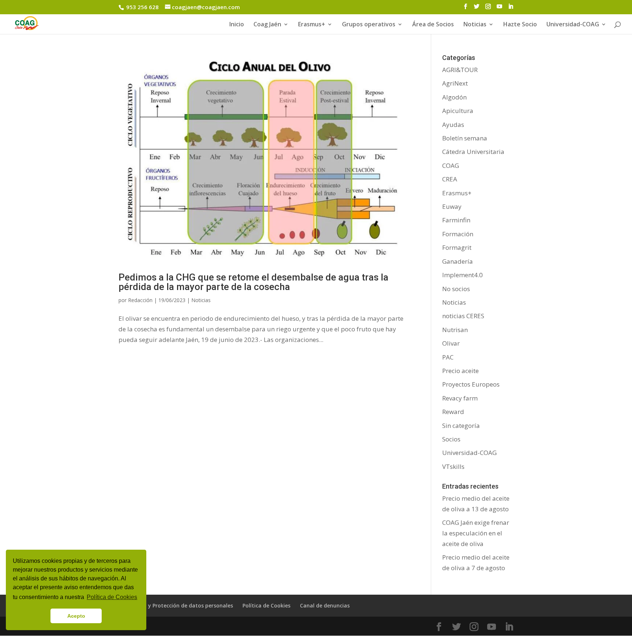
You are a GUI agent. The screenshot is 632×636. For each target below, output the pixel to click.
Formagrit (456, 247)
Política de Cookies (266, 605)
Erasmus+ (311, 25)
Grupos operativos (368, 25)
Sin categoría (461, 425)
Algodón (454, 97)
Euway (452, 206)
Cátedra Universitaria (473, 151)
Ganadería (457, 261)
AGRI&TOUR (460, 69)
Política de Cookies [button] (112, 597)
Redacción (140, 300)
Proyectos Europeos (471, 384)
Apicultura (457, 110)
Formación (457, 234)
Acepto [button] (76, 616)
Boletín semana (464, 138)
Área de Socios (433, 25)
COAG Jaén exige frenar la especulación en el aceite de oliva (475, 533)
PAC (448, 357)
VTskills (453, 466)
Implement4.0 (462, 275)
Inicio (236, 25)
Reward (453, 411)
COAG (450, 165)
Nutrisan (455, 329)
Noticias (201, 300)
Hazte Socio (520, 25)
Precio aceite (460, 370)
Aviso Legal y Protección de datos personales (175, 605)
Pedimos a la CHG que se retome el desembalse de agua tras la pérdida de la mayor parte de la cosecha (253, 282)
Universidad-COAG (572, 25)
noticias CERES (463, 316)
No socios (456, 289)
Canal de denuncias (325, 605)
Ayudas (453, 124)
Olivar (451, 343)
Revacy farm (460, 398)
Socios (451, 439)
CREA (449, 179)
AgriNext (455, 83)
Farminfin (456, 220)
